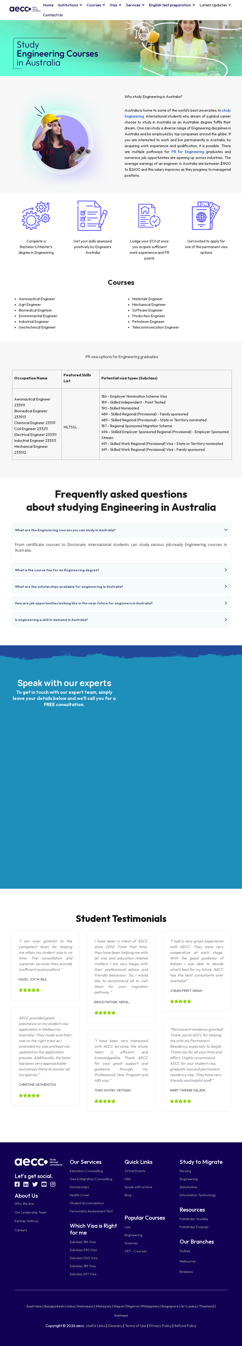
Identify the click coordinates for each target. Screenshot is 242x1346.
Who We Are (24, 1203)
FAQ (128, 1179)
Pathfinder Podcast (194, 1227)
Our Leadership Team (31, 1212)
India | (71, 1306)
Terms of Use (135, 1325)
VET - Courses (136, 1251)
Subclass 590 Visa (83, 1250)
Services (133, 5)
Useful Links (95, 1325)
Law (128, 1227)
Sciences (131, 1243)
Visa (113, 5)
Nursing (185, 1171)
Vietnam (121, 1315)
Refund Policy (185, 1325)
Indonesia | (86, 1306)
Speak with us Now (138, 1187)
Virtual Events (135, 1171)
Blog (128, 1195)
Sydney (185, 1251)
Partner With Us (27, 1221)
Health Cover (80, 1195)
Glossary (115, 1325)
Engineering (134, 1235)
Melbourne (188, 1261)
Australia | (34, 1306)
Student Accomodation (87, 1203)
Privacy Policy (160, 1325)
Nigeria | (133, 1306)
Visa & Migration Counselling (91, 1179)
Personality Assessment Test (91, 1211)
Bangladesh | (55, 1306)
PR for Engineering (187, 151)
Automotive (188, 1187)
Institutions (68, 5)
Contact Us (53, 15)
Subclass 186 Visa (83, 1242)
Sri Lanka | (189, 1306)
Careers (21, 1230)
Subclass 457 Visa (83, 1274)
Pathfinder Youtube (194, 1219)
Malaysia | (104, 1306)
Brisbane (186, 1272)
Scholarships (79, 1187)
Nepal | (119, 1306)
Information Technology (198, 1195)
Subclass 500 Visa (83, 1258)
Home (48, 5)
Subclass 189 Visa (83, 1266)
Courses (94, 5)
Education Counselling (86, 1171)
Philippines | (151, 1306)
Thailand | (207, 1306)
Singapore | (170, 1306)
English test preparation (170, 5)
